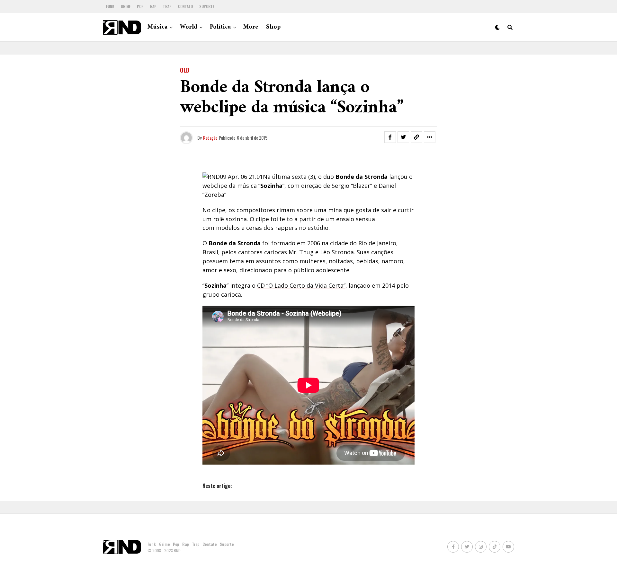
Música (157, 27)
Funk (110, 6)
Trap (167, 6)
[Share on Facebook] (390, 137)
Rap (153, 6)
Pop (140, 6)
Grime (125, 6)
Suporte (206, 6)
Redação (210, 137)
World (188, 27)
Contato (185, 6)
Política (220, 27)
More (250, 27)
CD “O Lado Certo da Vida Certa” (301, 285)
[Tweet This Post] (403, 137)
